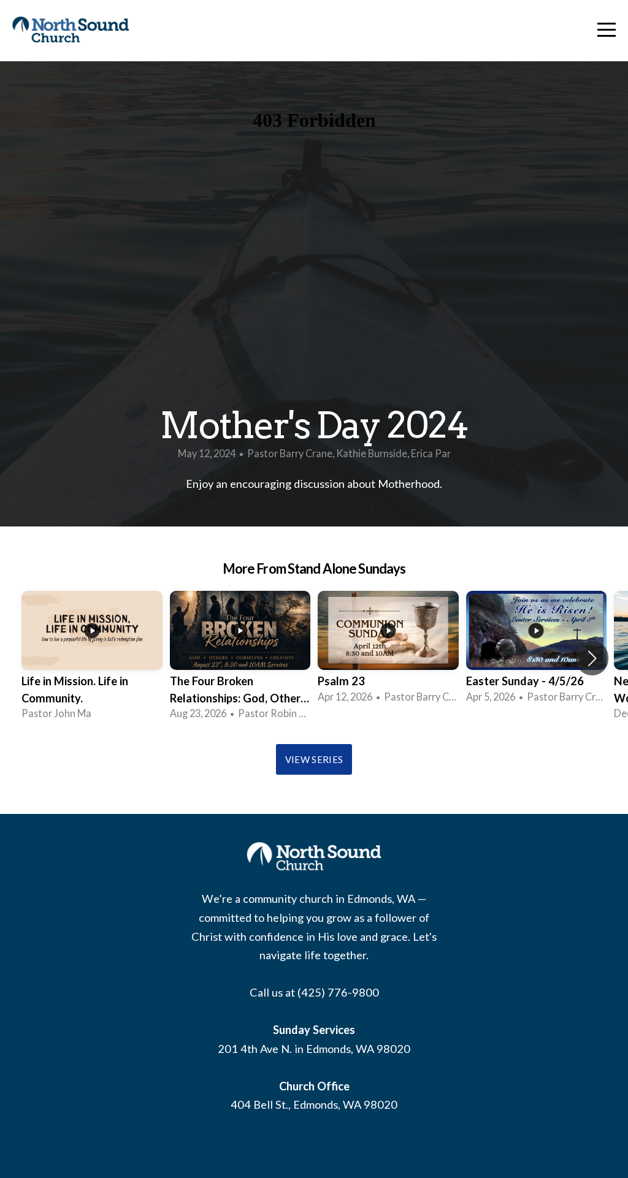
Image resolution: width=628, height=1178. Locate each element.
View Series (314, 759)
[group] (92, 658)
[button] (592, 658)
